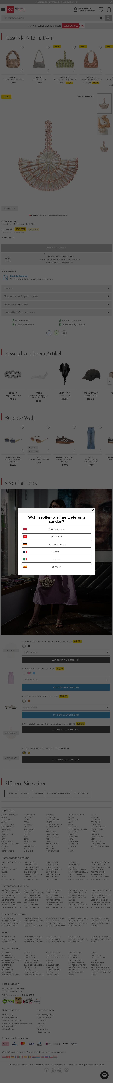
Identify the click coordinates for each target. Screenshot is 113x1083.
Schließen (92, 510)
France (56, 552)
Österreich (56, 529)
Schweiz (56, 536)
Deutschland (56, 544)
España (56, 567)
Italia (56, 559)
